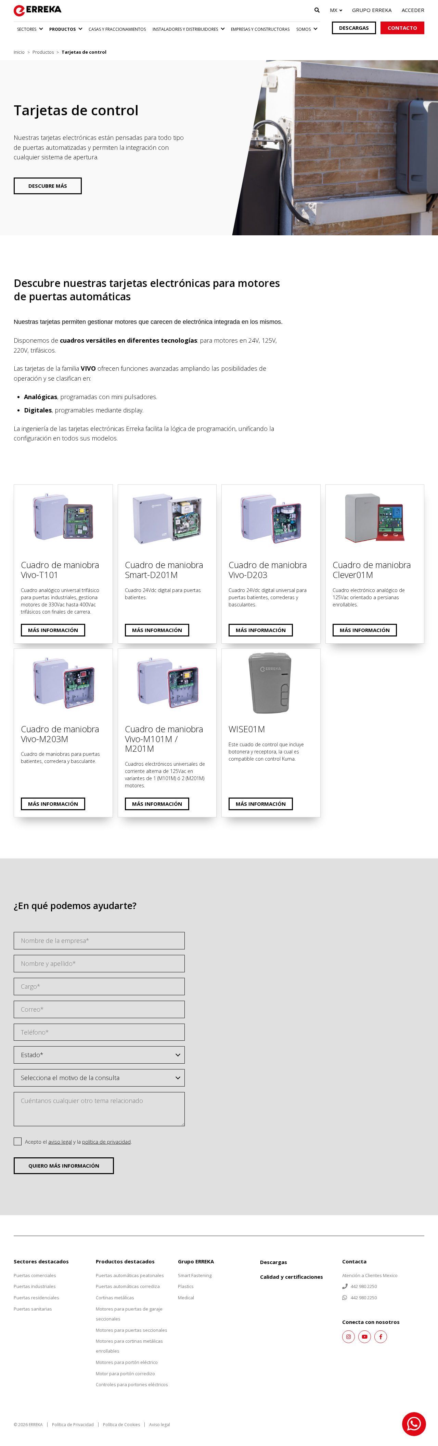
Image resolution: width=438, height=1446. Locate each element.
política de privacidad (106, 1141)
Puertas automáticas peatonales (130, 1275)
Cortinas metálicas (115, 1297)
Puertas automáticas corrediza (128, 1286)
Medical (186, 1297)
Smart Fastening (194, 1275)
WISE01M (235, 653)
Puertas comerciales (35, 1275)
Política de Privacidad (73, 1425)
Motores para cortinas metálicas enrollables (129, 1346)
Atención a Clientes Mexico (370, 1275)
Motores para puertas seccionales (131, 1330)
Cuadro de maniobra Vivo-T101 (57, 489)
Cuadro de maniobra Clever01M (370, 489)
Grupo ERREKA (371, 9)
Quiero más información (63, 1165)
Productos (62, 29)
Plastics (186, 1286)
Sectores (26, 29)
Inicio (19, 52)
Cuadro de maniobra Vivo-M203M (60, 653)
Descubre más (47, 185)
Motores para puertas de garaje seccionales (129, 1314)
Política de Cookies (121, 1425)
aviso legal (60, 1141)
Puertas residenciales (36, 1297)
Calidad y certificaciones (291, 1276)
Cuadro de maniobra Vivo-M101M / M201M (166, 658)
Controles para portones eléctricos (132, 1384)
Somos (303, 29)
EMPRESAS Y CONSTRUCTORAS (260, 29)
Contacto (402, 27)
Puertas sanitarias (33, 1309)
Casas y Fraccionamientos (117, 29)
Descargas (354, 27)
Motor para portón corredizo (125, 1373)
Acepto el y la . (78, 1141)
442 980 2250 (363, 1286)
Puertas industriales (35, 1286)
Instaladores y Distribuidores (185, 29)
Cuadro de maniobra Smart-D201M (167, 489)
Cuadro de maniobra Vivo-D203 (265, 489)
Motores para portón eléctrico (127, 1362)
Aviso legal (159, 1425)
